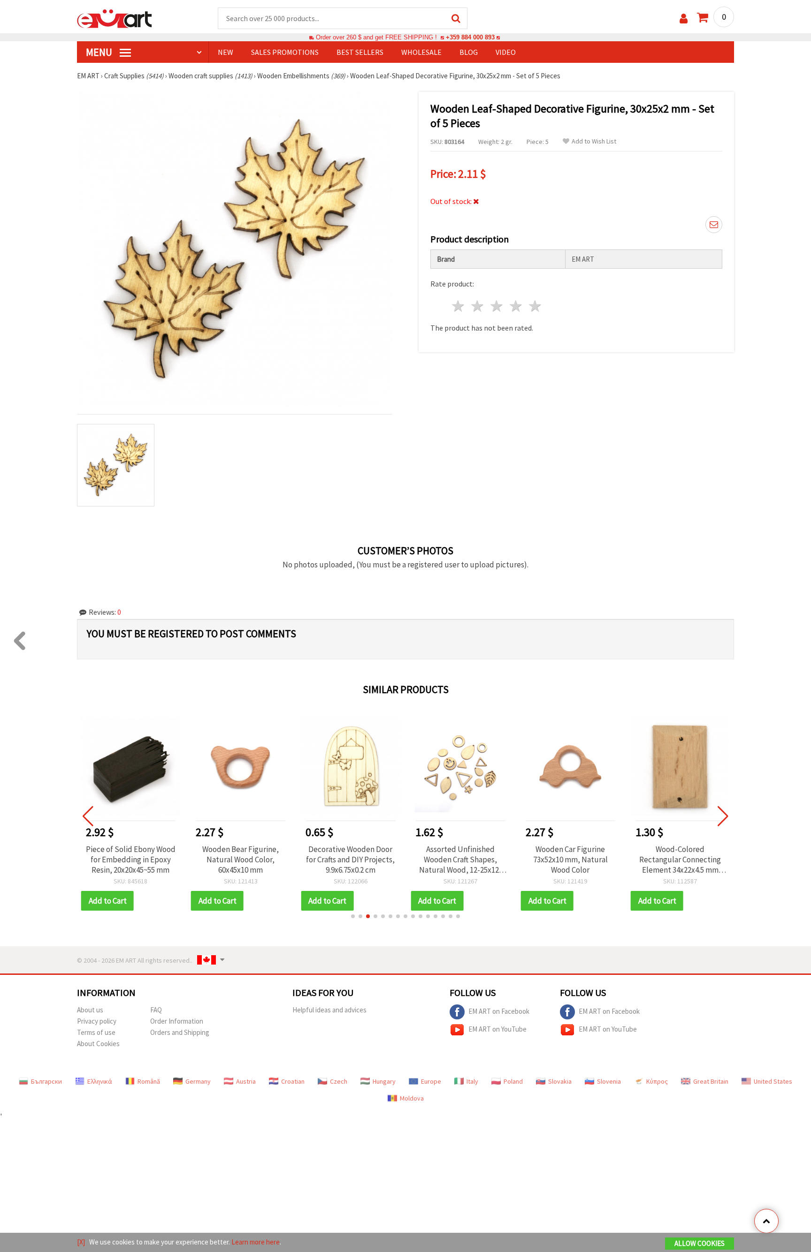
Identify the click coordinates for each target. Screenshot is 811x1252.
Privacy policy (96, 1021)
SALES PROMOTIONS (285, 52)
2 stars (478, 306)
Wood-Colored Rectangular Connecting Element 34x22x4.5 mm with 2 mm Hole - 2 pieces (680, 859)
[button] (353, 916)
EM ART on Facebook (498, 1010)
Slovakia (560, 1081)
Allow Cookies (699, 1243)
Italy (472, 1081)
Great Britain (710, 1081)
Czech (338, 1081)
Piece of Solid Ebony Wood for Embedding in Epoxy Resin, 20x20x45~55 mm (131, 859)
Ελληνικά (99, 1081)
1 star (458, 306)
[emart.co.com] (114, 18)
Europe (431, 1081)
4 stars (516, 306)
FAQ (156, 1009)
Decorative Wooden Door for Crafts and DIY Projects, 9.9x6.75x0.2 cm (350, 859)
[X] (81, 1241)
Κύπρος (657, 1081)
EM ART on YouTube (497, 1028)
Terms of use (96, 1032)
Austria (246, 1081)
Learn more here (255, 1241)
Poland (513, 1081)
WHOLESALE (421, 52)
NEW (225, 52)
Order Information (176, 1021)
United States (773, 1081)
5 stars (535, 306)
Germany (198, 1081)
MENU (100, 52)
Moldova (412, 1098)
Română (149, 1081)
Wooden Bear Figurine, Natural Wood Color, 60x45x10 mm (240, 859)
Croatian (293, 1081)
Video (506, 52)
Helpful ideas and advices (329, 1009)
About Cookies (98, 1043)
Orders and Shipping (179, 1032)
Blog (468, 52)
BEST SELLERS (360, 52)
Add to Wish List (594, 141)
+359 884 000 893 (470, 37)
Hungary (384, 1081)
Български (46, 1081)
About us (90, 1009)
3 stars (497, 306)
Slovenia (609, 1081)
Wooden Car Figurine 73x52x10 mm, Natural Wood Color (570, 859)
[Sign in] (684, 18)
